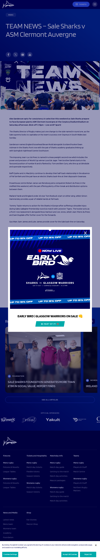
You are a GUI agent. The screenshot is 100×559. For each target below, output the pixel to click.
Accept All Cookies (70, 554)
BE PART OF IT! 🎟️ (50, 324)
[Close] (96, 545)
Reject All (88, 554)
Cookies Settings (10, 554)
